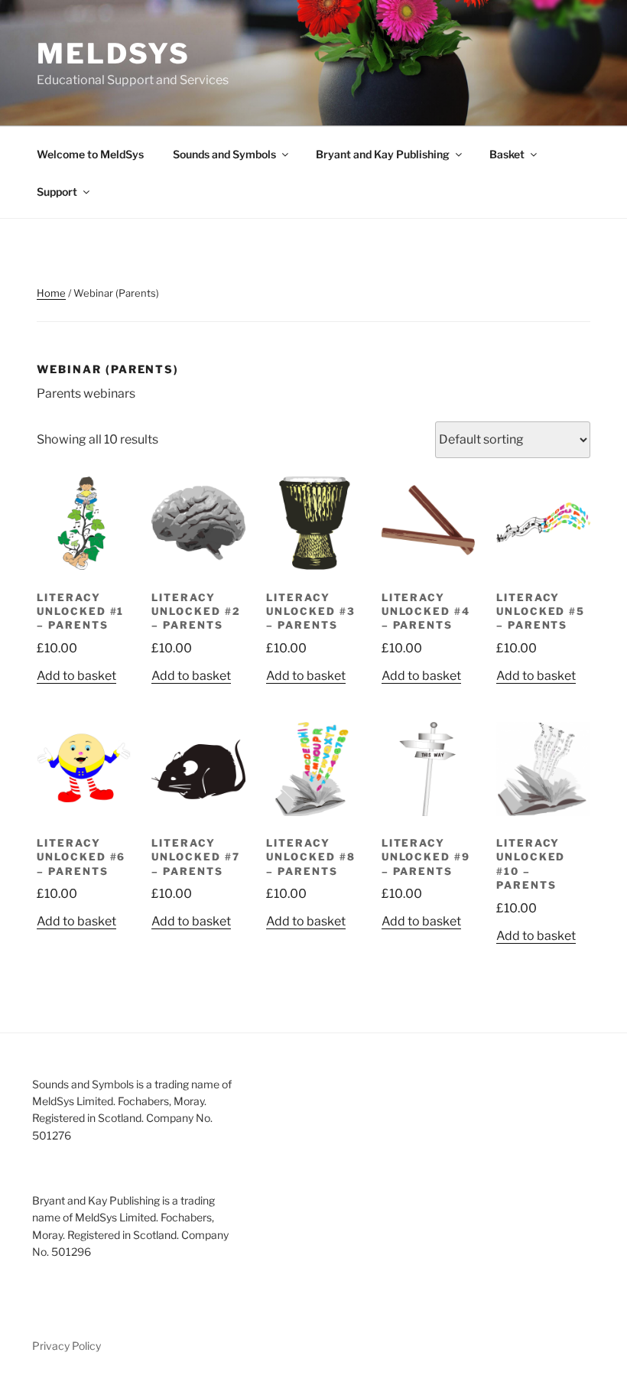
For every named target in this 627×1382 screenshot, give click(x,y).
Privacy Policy (66, 1345)
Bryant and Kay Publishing (383, 154)
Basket (507, 154)
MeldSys (113, 53)
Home (51, 293)
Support (57, 191)
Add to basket (76, 675)
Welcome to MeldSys (90, 154)
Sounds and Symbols (224, 154)
